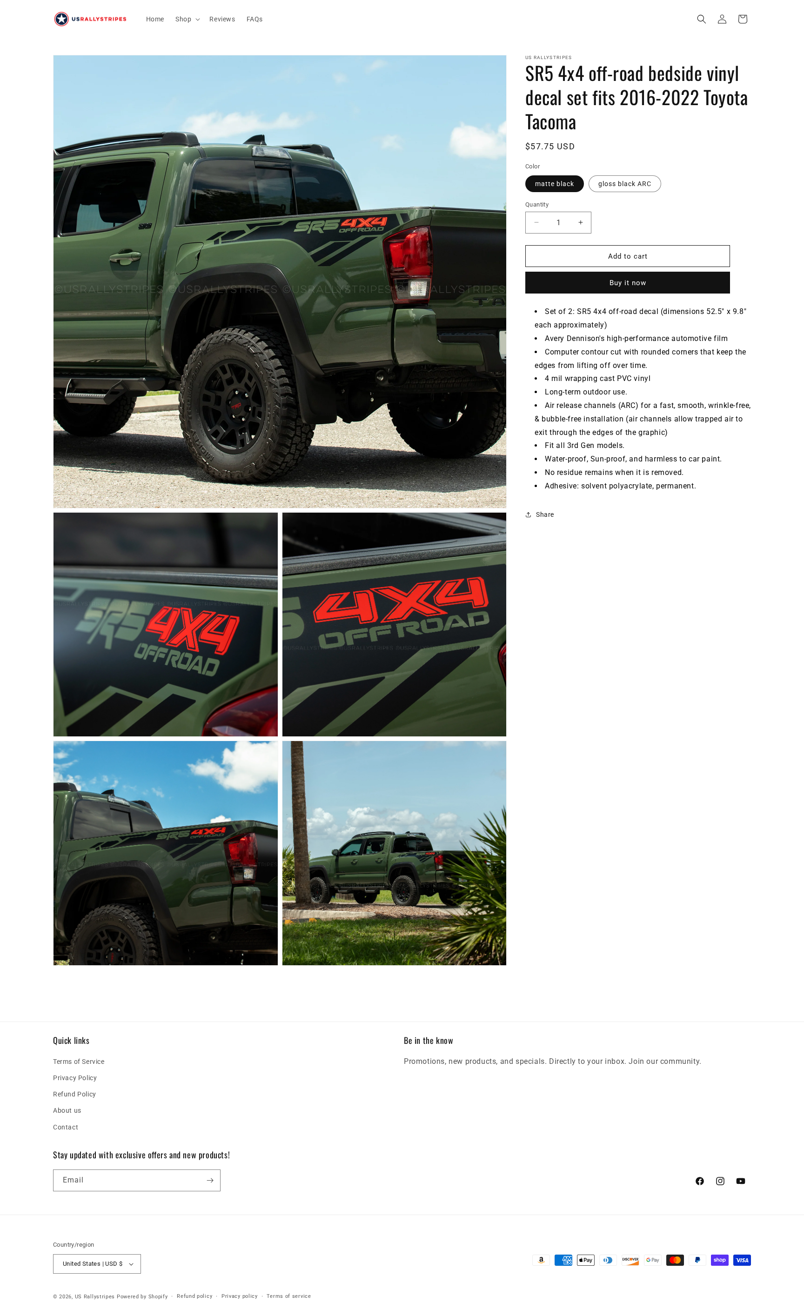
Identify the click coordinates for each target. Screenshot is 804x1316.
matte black (554, 183)
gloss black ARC (624, 183)
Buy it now (628, 283)
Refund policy (194, 1296)
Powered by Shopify (142, 1297)
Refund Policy (74, 1094)
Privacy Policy (75, 1078)
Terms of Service (79, 1061)
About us (67, 1110)
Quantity (537, 203)
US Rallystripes (95, 1297)
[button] (187, 19)
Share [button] (545, 514)
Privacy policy (239, 1296)
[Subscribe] (210, 1180)
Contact (65, 1127)
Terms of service (289, 1296)
